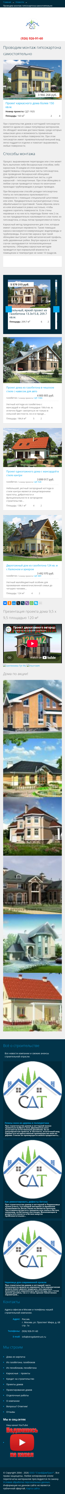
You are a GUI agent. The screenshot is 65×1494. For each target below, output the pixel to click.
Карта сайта (33, 1488)
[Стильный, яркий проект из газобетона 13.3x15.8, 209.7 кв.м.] (29, 294)
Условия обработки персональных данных (26, 1482)
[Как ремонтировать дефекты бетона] (32, 1169)
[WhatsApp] (31, 603)
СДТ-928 (37, 482)
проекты (25, 1373)
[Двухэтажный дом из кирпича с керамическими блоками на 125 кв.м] (32, 708)
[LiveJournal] (23, 603)
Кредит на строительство (20, 1378)
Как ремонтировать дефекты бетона (26, 1201)
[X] (18, 603)
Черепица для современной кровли (25, 1282)
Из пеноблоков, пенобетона (21, 1367)
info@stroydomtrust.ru (34, 1336)
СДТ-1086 (38, 398)
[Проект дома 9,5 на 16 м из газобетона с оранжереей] (32, 767)
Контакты (11, 1301)
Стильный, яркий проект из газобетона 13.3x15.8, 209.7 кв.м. (28, 313)
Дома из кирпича (15, 1356)
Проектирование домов (19, 1389)
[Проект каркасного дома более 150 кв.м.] (32, 80)
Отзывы (10, 1411)
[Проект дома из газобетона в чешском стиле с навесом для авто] (32, 360)
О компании (13, 1400)
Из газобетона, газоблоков (20, 1362)
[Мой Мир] (14, 603)
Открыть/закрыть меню (6, 15)
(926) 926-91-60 (30, 1331)
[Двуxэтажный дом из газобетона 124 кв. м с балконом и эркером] (32, 538)
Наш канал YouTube (17, 1425)
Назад (9, 309)
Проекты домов (14, 1384)
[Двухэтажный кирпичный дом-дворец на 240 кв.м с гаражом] (32, 826)
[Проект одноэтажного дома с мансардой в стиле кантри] (32, 447)
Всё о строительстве (21, 1045)
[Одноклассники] (9, 603)
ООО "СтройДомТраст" (41, 1472)
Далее (56, 309)
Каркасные (12, 1373)
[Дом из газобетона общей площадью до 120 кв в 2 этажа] (32, 1001)
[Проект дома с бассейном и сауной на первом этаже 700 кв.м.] (32, 884)
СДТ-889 (37, 576)
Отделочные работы (17, 1395)
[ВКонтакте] (5, 603)
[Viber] (27, 603)
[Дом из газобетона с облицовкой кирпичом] (32, 943)
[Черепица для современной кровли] (32, 1250)
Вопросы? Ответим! (17, 1406)
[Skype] (36, 603)
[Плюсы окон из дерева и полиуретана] (32, 1090)
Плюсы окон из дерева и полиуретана (27, 1122)
